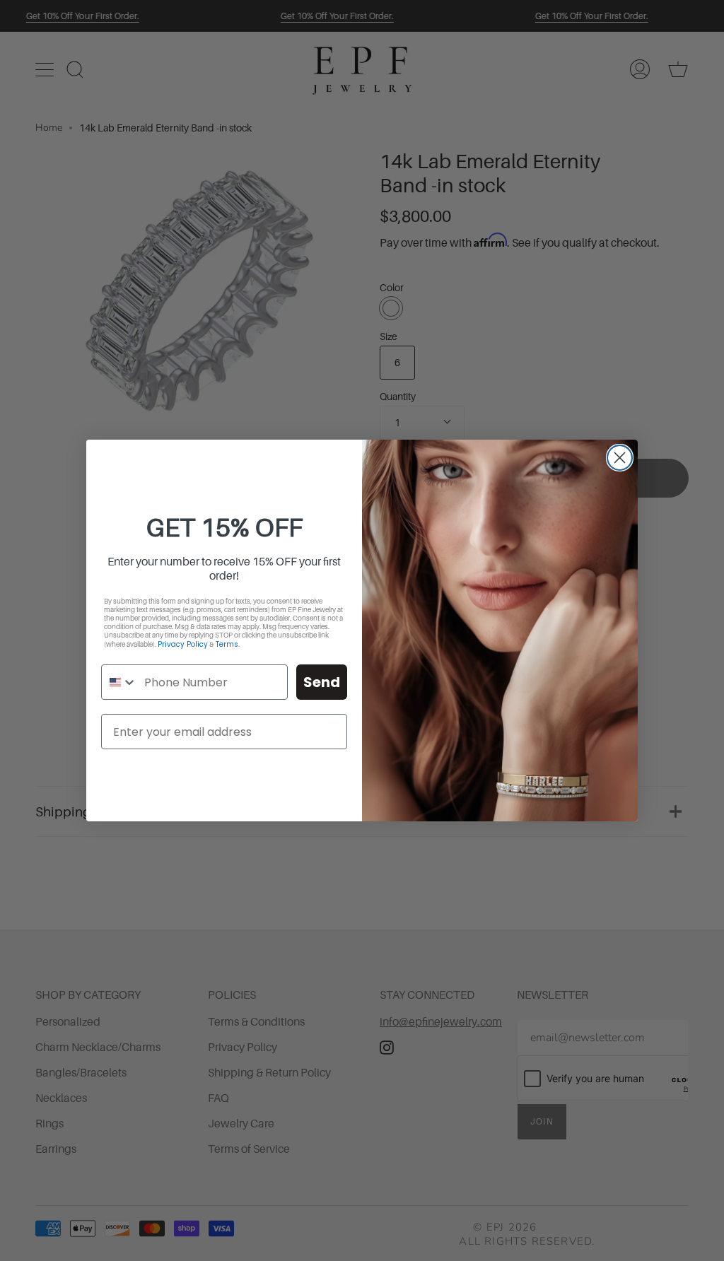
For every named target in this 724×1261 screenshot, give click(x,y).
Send (321, 682)
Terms (227, 644)
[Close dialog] (619, 457)
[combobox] (119, 682)
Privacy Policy (183, 644)
